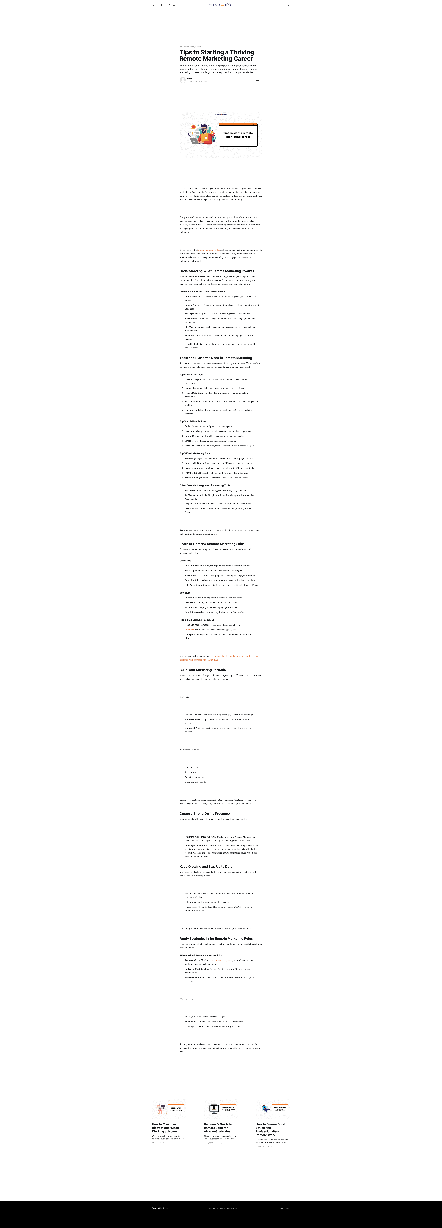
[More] (183, 5)
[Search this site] (289, 5)
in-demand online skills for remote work (231, 656)
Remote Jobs (232, 1208)
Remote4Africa (157, 1208)
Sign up (212, 1208)
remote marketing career (190, 46)
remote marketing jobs (219, 960)
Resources (173, 5)
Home (154, 5)
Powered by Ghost (283, 1208)
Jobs (163, 5)
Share (258, 80)
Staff (189, 78)
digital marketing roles (209, 249)
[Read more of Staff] (183, 80)
